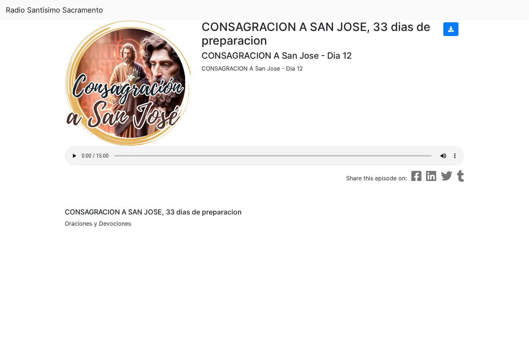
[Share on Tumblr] (460, 176)
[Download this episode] (450, 29)
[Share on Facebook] (416, 176)
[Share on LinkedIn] (431, 176)
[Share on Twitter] (446, 176)
